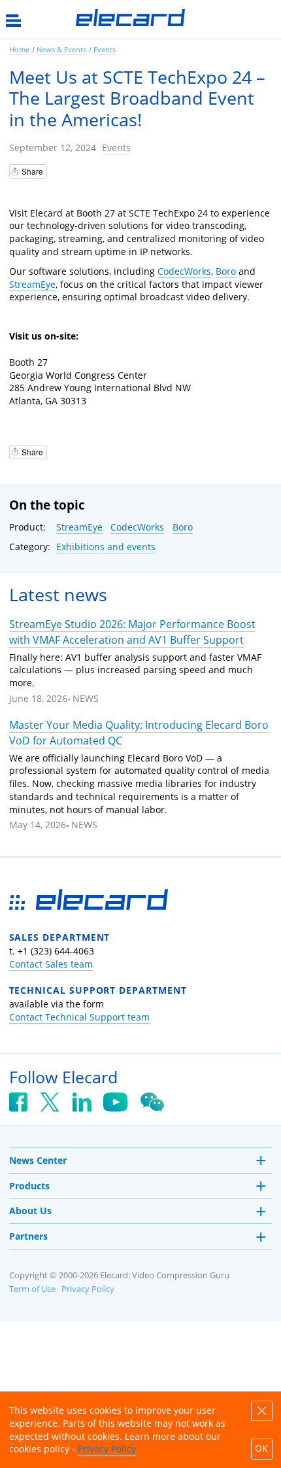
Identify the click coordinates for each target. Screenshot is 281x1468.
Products (29, 1186)
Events (116, 147)
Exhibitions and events (106, 546)
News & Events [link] (61, 49)
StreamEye (32, 284)
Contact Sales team (51, 964)
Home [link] (19, 49)
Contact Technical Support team (79, 1017)
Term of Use (32, 1289)
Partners (28, 1236)
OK (261, 1448)
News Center (38, 1160)
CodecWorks (184, 271)
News (86, 698)
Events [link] (104, 49)
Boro (226, 271)
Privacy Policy (87, 1289)
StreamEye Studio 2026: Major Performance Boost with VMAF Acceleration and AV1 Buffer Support (132, 631)
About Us (30, 1210)
